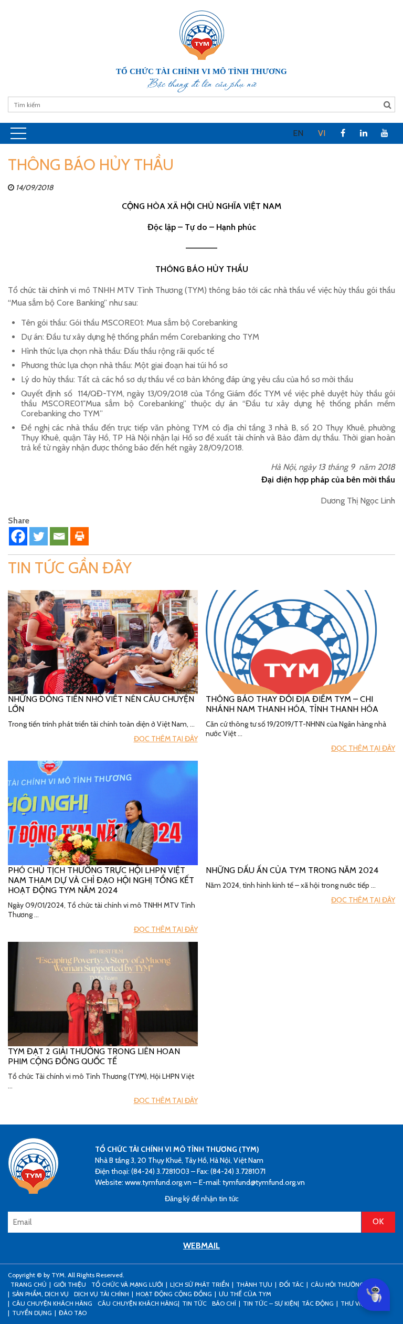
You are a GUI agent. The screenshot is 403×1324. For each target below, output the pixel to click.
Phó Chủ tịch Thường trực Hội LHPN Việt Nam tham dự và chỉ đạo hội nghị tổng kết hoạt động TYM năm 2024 (101, 880)
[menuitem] (298, 133)
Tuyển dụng (32, 1313)
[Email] (59, 536)
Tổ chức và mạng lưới (127, 1284)
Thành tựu (254, 1284)
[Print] (79, 536)
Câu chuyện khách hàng (138, 1303)
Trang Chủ (28, 1284)
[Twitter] (38, 536)
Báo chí (224, 1303)
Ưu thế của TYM (245, 1294)
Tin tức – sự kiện (270, 1303)
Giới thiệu (70, 1284)
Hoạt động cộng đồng (174, 1294)
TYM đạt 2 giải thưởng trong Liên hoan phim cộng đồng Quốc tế (94, 1056)
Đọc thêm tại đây (166, 738)
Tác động (318, 1303)
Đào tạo (73, 1313)
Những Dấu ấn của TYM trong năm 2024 (292, 870)
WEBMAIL (201, 1246)
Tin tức (194, 1303)
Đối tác (291, 1284)
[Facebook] (18, 536)
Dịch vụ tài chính (101, 1294)
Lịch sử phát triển (199, 1284)
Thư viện (354, 1303)
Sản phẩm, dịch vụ (40, 1294)
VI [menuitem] (321, 133)
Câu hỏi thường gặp (344, 1284)
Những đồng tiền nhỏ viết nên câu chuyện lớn (101, 704)
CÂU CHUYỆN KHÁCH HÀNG (52, 1303)
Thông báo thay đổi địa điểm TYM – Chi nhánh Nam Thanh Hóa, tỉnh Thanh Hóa (292, 704)
